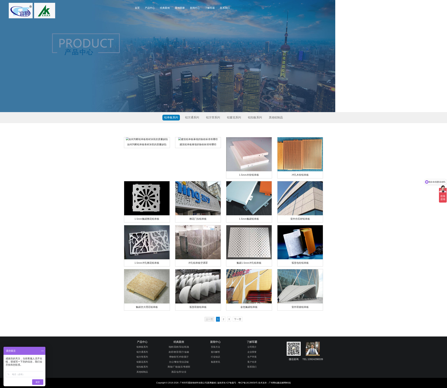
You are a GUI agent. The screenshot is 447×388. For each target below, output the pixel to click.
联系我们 (225, 7)
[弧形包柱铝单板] (300, 242)
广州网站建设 (275, 383)
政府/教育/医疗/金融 (179, 352)
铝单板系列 (171, 117)
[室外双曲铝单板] (300, 286)
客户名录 (252, 362)
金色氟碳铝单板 (249, 307)
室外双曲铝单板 (300, 307)
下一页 (237, 319)
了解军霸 (210, 7)
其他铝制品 (276, 117)
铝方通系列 (192, 117)
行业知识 (215, 357)
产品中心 (150, 7)
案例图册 (180, 7)
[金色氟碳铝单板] (249, 286)
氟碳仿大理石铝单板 (147, 307)
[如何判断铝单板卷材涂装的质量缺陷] (147, 139)
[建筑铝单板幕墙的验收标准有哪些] (198, 139)
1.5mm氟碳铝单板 (249, 218)
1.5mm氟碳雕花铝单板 (146, 218)
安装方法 (215, 347)
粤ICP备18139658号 (248, 383)
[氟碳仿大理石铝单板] (147, 286)
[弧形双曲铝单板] (198, 286)
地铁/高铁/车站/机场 (179, 347)
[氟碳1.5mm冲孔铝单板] (249, 242)
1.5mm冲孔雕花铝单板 (146, 262)
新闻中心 (195, 7)
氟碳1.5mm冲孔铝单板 (249, 262)
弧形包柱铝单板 (300, 262)
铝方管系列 (213, 117)
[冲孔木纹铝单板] (300, 154)
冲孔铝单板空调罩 (198, 262)
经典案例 (165, 7)
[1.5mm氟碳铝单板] (249, 198)
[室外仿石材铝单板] (300, 198)
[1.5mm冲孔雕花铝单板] (147, 242)
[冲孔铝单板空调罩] (198, 242)
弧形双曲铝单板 (198, 307)
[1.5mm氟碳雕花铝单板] (147, 198)
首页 (137, 7)
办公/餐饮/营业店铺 (179, 362)
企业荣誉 (252, 352)
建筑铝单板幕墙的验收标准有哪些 (198, 144)
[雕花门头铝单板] (198, 198)
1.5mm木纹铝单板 (249, 174)
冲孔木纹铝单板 (300, 174)
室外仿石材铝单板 (300, 218)
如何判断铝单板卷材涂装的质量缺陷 (146, 144)
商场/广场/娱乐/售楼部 (179, 366)
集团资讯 (215, 362)
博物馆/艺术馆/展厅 (179, 357)
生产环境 (252, 357)
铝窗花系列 (234, 117)
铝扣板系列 (255, 117)
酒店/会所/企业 (178, 372)
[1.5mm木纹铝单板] (249, 154)
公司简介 (252, 347)
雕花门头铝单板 (198, 218)
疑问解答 (215, 352)
